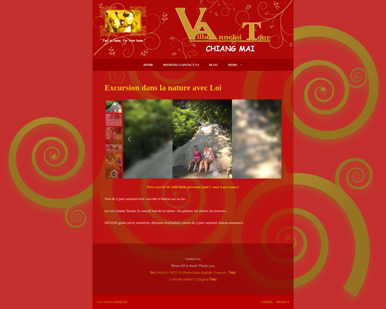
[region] (193, 138)
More (232, 64)
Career (267, 302)
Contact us (193, 259)
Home (148, 64)
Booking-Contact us (181, 64)
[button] (114, 107)
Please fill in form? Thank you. (193, 266)
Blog (213, 64)
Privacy (283, 302)
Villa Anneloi (115, 302)
